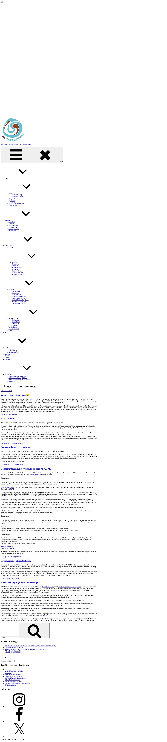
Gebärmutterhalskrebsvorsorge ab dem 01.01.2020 (26, 469)
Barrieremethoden (17, 294)
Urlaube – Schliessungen (16, 203)
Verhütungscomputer (18, 303)
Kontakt (7, 356)
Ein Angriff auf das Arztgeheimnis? (15, 647)
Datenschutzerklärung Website (18, 378)
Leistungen (8, 220)
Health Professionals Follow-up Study (69, 587)
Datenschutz (8, 374)
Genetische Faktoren (18, 274)
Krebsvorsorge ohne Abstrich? (16, 561)
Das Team (12, 198)
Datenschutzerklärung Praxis (17, 376)
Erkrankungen (13, 262)
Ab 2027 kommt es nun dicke (14, 671)
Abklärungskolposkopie (8, 487)
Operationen (12, 230)
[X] (19, 736)
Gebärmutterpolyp (10, 685)
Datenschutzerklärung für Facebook (19, 379)
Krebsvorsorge (13, 227)
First (6, 669)
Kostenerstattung (14, 329)
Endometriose (16, 271)
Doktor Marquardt (17, 196)
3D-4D (14, 325)
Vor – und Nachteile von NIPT (14, 676)
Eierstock (15, 266)
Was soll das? (7, 418)
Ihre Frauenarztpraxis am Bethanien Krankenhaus (16, 144)
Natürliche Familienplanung (20, 300)
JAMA (42, 609)
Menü (61, 161)
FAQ (6, 347)
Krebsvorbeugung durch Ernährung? (19, 582)
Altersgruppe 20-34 (7, 546)
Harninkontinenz (17, 273)
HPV (11, 489)
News (6, 332)
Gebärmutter (16, 269)
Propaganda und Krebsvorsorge (17, 447)
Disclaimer (12, 381)
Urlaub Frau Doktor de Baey (13, 651)
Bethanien (8, 354)
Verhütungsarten (17, 291)
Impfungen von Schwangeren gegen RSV (17, 683)
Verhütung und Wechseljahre (13, 681)
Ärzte (10, 193)
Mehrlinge (15, 323)
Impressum (8, 359)
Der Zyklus (15, 293)
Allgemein (12, 349)
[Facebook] (19, 721)
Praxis (6, 178)
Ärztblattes (17, 565)
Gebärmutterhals (17, 267)
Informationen (9, 245)
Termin (7, 357)
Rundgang (12, 202)
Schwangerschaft (14, 229)
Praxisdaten (12, 200)
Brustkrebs (15, 264)
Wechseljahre (13, 327)
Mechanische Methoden (19, 298)
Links (10, 330)
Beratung (11, 223)
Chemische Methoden (19, 301)
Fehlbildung (16, 322)
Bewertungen (13, 205)
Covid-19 (11, 247)
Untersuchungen (14, 225)
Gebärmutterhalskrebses (36, 474)
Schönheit (12, 222)
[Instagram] (19, 706)
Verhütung (12, 289)
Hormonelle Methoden (19, 296)
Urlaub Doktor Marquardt (12, 653)
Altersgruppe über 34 (7, 548)
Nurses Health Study (48, 587)
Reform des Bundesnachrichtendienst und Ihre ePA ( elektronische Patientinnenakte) (30, 646)
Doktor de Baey (17, 195)
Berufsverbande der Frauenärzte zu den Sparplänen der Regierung (25, 649)
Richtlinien (15, 320)
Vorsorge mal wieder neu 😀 (15, 395)
